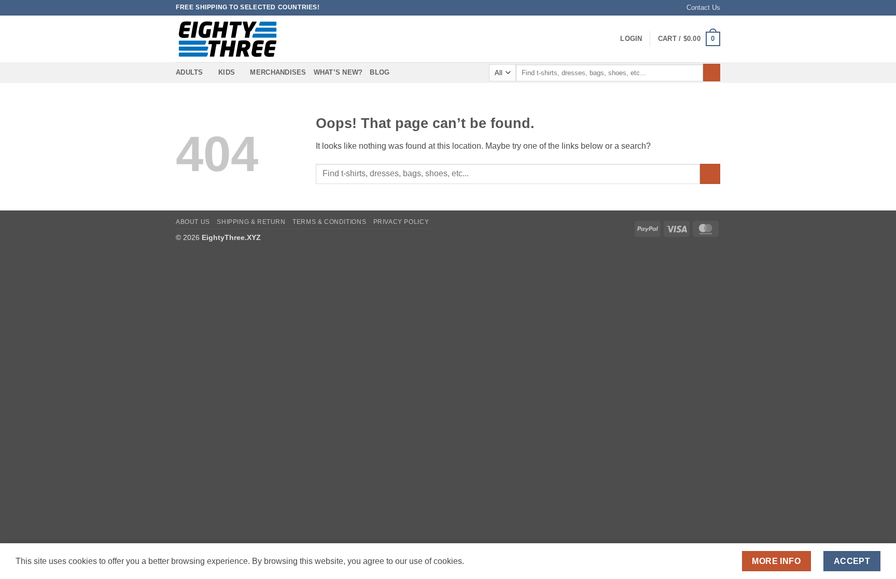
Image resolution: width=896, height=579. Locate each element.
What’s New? (338, 72)
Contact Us (703, 7)
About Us (193, 221)
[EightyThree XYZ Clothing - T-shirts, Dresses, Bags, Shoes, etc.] (227, 39)
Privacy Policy (401, 221)
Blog (379, 72)
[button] (631, 39)
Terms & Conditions (329, 221)
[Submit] (711, 72)
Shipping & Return (251, 221)
